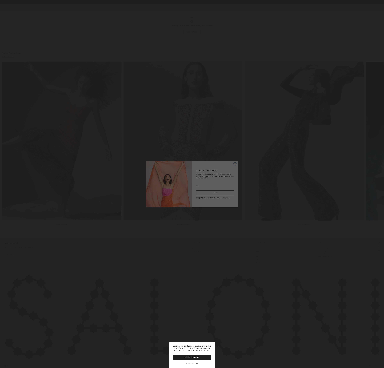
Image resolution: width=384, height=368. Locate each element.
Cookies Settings (192, 363)
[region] (192, 184)
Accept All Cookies (192, 357)
